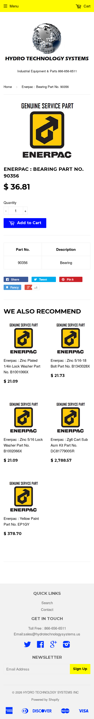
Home (8, 86)
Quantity (10, 202)
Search (47, 602)
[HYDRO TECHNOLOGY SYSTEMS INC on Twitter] (27, 645)
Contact (47, 609)
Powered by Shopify (45, 699)
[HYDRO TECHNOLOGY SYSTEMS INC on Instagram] (66, 645)
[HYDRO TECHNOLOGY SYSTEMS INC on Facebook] (40, 645)
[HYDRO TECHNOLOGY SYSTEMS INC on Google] (53, 645)
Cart (86, 5)
